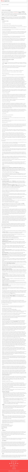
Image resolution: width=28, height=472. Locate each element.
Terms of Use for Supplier (5, 4)
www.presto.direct (15, 12)
